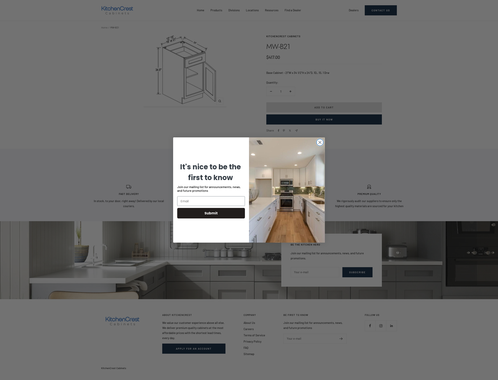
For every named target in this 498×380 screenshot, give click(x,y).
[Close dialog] (320, 142)
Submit (211, 213)
